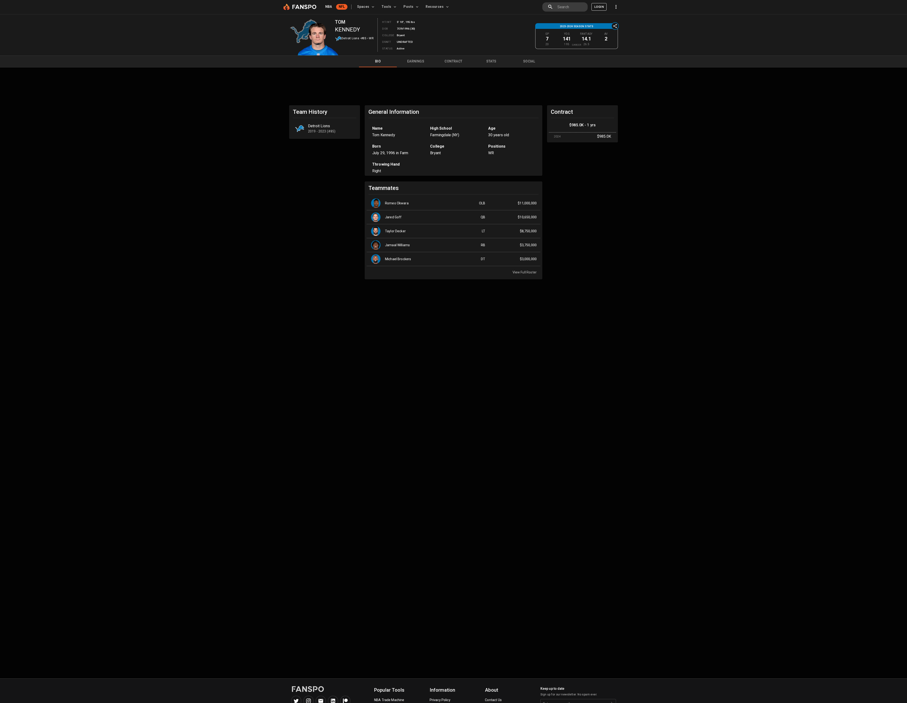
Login (599, 7)
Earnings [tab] (415, 61)
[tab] (366, 7)
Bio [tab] (378, 61)
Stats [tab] (491, 61)
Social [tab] (529, 61)
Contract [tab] (453, 61)
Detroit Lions (350, 38)
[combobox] (571, 7)
